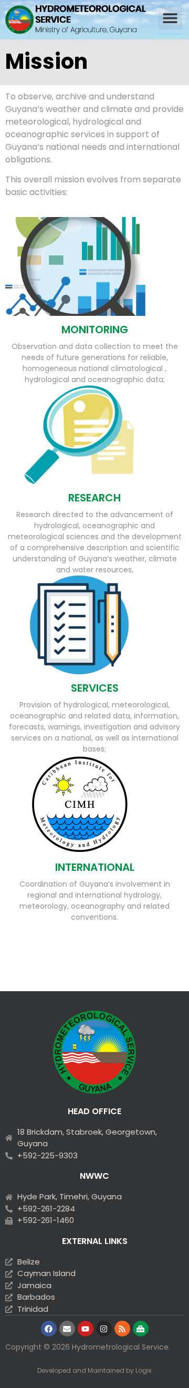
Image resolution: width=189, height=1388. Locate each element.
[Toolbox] (141, 1328)
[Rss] (122, 1328)
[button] (170, 17)
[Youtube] (85, 1328)
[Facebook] (49, 1328)
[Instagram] (104, 1328)
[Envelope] (67, 1328)
